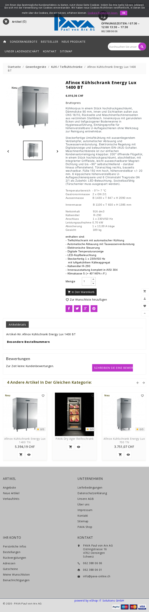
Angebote (9, 487)
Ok (123, 13)
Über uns (83, 504)
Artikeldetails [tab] (17, 324)
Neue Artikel (11, 493)
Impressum (85, 510)
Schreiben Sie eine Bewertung (113, 368)
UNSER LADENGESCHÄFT (22, 51)
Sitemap (82, 521)
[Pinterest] (94, 308)
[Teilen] (69, 308)
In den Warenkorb (81, 292)
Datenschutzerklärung (92, 493)
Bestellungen (11, 552)
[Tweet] (77, 308)
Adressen (9, 563)
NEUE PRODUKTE (74, 41)
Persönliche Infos (14, 546)
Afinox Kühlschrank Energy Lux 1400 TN (25, 440)
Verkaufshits (11, 499)
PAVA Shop (84, 527)
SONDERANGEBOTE (23, 41)
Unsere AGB (85, 499)
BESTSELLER (49, 41)
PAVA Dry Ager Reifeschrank (74, 438)
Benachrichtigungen (16, 580)
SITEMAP (66, 51)
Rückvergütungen (14, 557)
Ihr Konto (12, 537)
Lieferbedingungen (89, 487)
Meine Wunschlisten (16, 574)
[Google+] (85, 308)
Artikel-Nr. (14, 334)
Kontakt (82, 515)
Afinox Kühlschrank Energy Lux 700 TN (124, 440)
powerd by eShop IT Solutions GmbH (99, 600)
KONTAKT (50, 51)
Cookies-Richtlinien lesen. (103, 13)
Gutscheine (10, 569)
